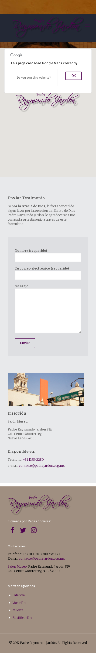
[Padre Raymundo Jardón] (48, 28)
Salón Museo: (17, 567)
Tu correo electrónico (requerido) (42, 268)
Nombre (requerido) (31, 251)
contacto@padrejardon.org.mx (42, 466)
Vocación (19, 603)
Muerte (18, 610)
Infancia (19, 595)
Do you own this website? (34, 77)
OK (74, 76)
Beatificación (22, 618)
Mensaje (21, 286)
